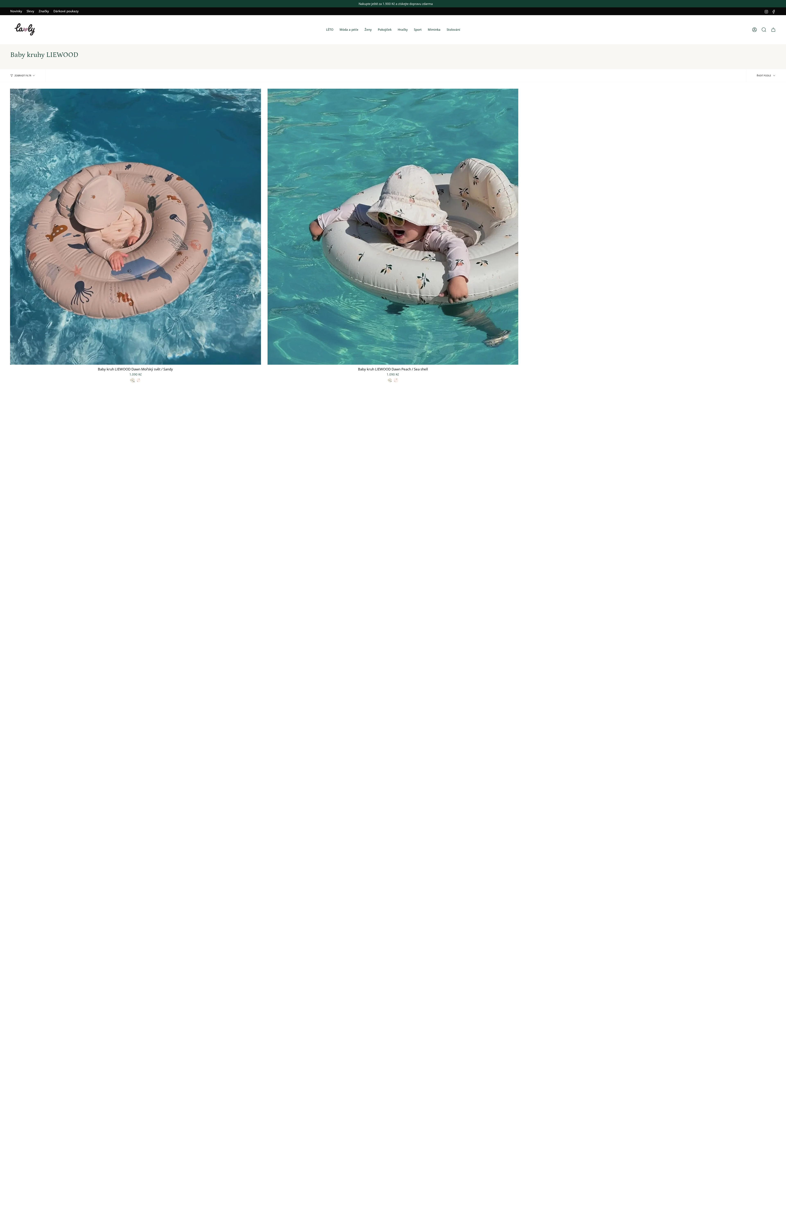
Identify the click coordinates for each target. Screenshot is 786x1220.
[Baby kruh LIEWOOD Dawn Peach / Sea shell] (393, 227)
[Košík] (773, 29)
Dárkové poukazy (66, 11)
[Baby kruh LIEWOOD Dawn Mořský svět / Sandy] (135, 227)
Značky (44, 11)
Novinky (16, 11)
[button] (330, 29)
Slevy (30, 11)
